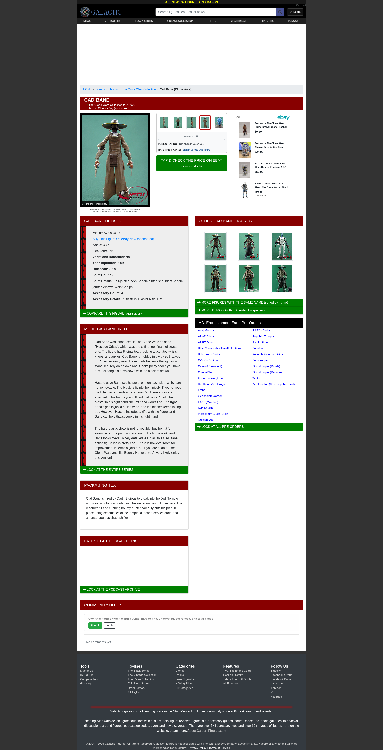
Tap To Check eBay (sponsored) (109, 108)
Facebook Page (281, 679)
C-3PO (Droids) (208, 360)
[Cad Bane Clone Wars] (215, 278)
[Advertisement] (191, 53)
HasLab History (233, 674)
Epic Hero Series (138, 683)
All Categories (184, 688)
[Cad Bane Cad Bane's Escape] (282, 246)
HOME (87, 89)
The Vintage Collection (142, 674)
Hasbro (113, 89)
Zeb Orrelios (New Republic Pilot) (273, 384)
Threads (276, 688)
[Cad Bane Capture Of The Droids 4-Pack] (249, 278)
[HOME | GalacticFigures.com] (101, 12)
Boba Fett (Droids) (210, 354)
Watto (256, 378)
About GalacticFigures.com (206, 730)
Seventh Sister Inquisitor (267, 354)
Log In (110, 625)
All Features (230, 683)
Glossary (85, 683)
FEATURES (267, 20)
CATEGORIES (112, 20)
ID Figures (86, 674)
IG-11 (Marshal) (208, 402)
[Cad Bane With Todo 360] (249, 246)
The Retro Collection (141, 679)
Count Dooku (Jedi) (210, 378)
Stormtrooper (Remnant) (268, 372)
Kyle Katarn (205, 407)
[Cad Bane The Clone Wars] (282, 278)
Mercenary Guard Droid (213, 413)
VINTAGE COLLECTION (180, 20)
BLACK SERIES (144, 20)
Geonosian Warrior (210, 396)
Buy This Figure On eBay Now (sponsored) (123, 239)
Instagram (277, 683)
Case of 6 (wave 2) (210, 366)
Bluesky (276, 670)
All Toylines (135, 692)
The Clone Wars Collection (139, 89)
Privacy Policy (197, 747)
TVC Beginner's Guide (237, 670)
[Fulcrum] (301, 5)
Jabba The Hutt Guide (237, 679)
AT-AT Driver (206, 336)
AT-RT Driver (206, 342)
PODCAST (294, 20)
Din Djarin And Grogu (211, 384)
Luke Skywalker (185, 679)
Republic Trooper (263, 336)
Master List (87, 670)
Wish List (197, 136)
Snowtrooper (260, 360)
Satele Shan (260, 342)
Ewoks (180, 674)
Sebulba (257, 348)
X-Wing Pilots (184, 683)
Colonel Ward (206, 372)
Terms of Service (219, 747)
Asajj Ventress (207, 330)
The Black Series (138, 670)
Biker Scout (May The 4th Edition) (219, 348)
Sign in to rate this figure (196, 149)
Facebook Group (281, 674)
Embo (201, 389)
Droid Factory (136, 688)
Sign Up (95, 625)
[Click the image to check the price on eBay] (115, 160)
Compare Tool (89, 679)
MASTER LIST (238, 20)
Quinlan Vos (205, 419)
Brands (100, 89)
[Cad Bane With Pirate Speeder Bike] (215, 246)
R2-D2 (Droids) (262, 330)
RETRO (212, 20)
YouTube (276, 696)
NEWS (87, 20)
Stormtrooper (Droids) (266, 366)
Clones (180, 670)
